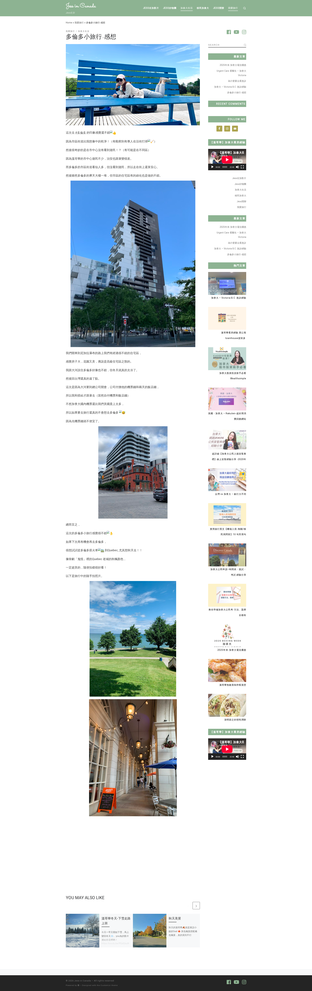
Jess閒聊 (241, 201)
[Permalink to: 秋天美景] (149, 930)
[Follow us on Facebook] (229, 32)
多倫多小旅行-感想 (236, 92)
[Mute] (237, 167)
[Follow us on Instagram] (244, 32)
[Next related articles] (196, 905)
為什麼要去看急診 (237, 81)
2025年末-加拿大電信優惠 (233, 65)
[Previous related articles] (188, 905)
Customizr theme (109, 985)
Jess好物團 (240, 184)
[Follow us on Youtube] (236, 32)
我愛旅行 (79, 22)
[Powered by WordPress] (78, 985)
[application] (227, 159)
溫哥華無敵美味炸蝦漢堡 (232, 685)
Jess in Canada (82, 980)
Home (69, 22)
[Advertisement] (133, 846)
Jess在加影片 (239, 178)
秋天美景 (175, 918)
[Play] (212, 167)
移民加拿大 (240, 195)
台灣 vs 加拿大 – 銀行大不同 (230, 494)
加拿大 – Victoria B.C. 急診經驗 (230, 87)
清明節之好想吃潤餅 (235, 719)
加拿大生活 (240, 189)
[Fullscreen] (242, 167)
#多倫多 (80, 132)
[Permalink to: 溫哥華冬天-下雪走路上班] (82, 930)
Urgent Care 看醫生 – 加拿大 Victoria (231, 73)
